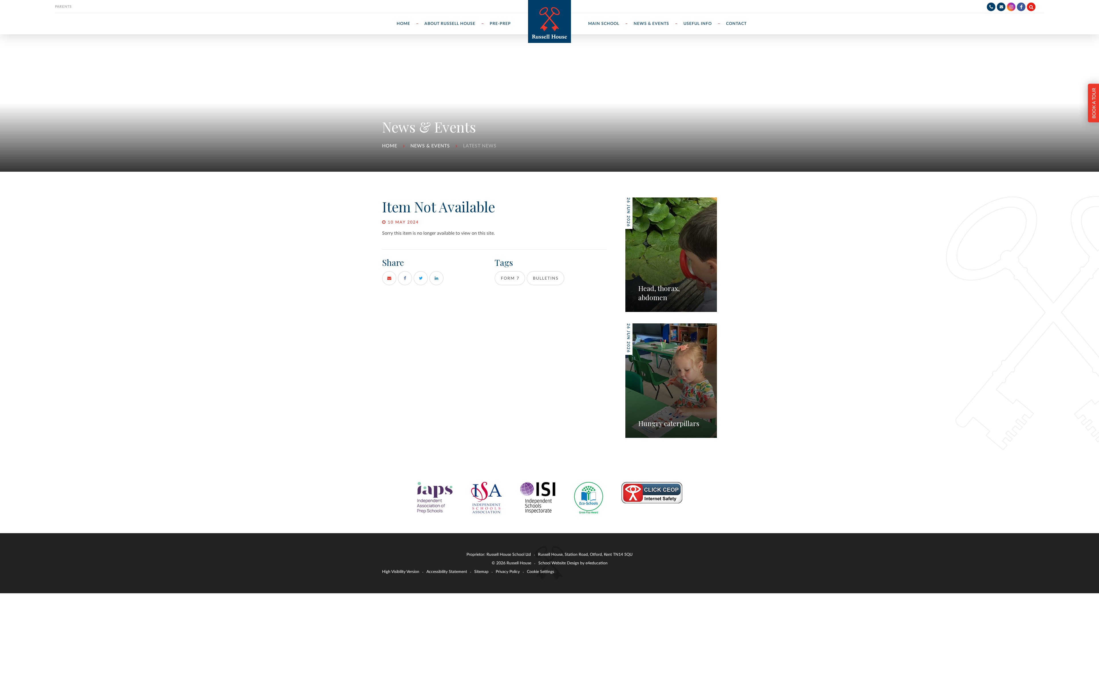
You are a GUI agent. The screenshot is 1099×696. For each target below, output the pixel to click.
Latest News (480, 146)
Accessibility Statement (446, 572)
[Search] (1031, 7)
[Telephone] (991, 7)
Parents (63, 6)
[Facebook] (1021, 7)
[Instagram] (1011, 7)
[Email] (1001, 7)
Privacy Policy (508, 572)
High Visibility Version (400, 572)
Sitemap (481, 572)
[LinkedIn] (436, 278)
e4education (597, 563)
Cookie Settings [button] (540, 572)
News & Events (430, 146)
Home (389, 146)
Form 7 (510, 278)
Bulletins (546, 278)
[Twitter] (421, 278)
